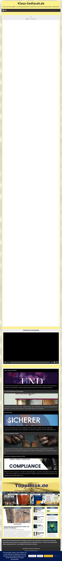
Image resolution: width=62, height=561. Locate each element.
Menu (5, 10)
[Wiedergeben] (5, 362)
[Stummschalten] (54, 362)
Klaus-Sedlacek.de (31, 3)
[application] (31, 348)
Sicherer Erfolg (8, 391)
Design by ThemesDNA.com (31, 550)
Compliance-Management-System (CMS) (14, 435)
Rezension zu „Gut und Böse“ (11, 458)
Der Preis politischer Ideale (11, 412)
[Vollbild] (57, 362)
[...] (43, 387)
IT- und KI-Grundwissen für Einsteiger (13, 370)
